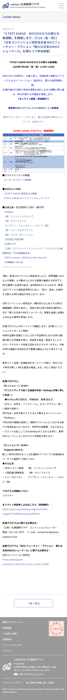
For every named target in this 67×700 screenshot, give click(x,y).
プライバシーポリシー (13, 682)
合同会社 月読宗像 (14, 239)
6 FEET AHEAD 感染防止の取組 (21, 193)
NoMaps (9, 211)
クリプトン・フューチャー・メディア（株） (27, 225)
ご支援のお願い (10, 633)
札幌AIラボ (10, 243)
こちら (36, 674)
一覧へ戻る (33, 603)
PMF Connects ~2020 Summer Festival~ (26, 257)
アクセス (6, 650)
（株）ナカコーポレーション (19, 234)
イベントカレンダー (12, 645)
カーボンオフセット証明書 (17, 179)
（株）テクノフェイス (15, 221)
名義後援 (7, 639)
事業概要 (7, 627)
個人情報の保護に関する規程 (40, 682)
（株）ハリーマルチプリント (19, 230)
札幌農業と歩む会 (14, 262)
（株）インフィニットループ (19, 216)
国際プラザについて (12, 622)
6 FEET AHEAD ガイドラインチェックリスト (27, 198)
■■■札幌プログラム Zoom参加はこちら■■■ (33, 107)
